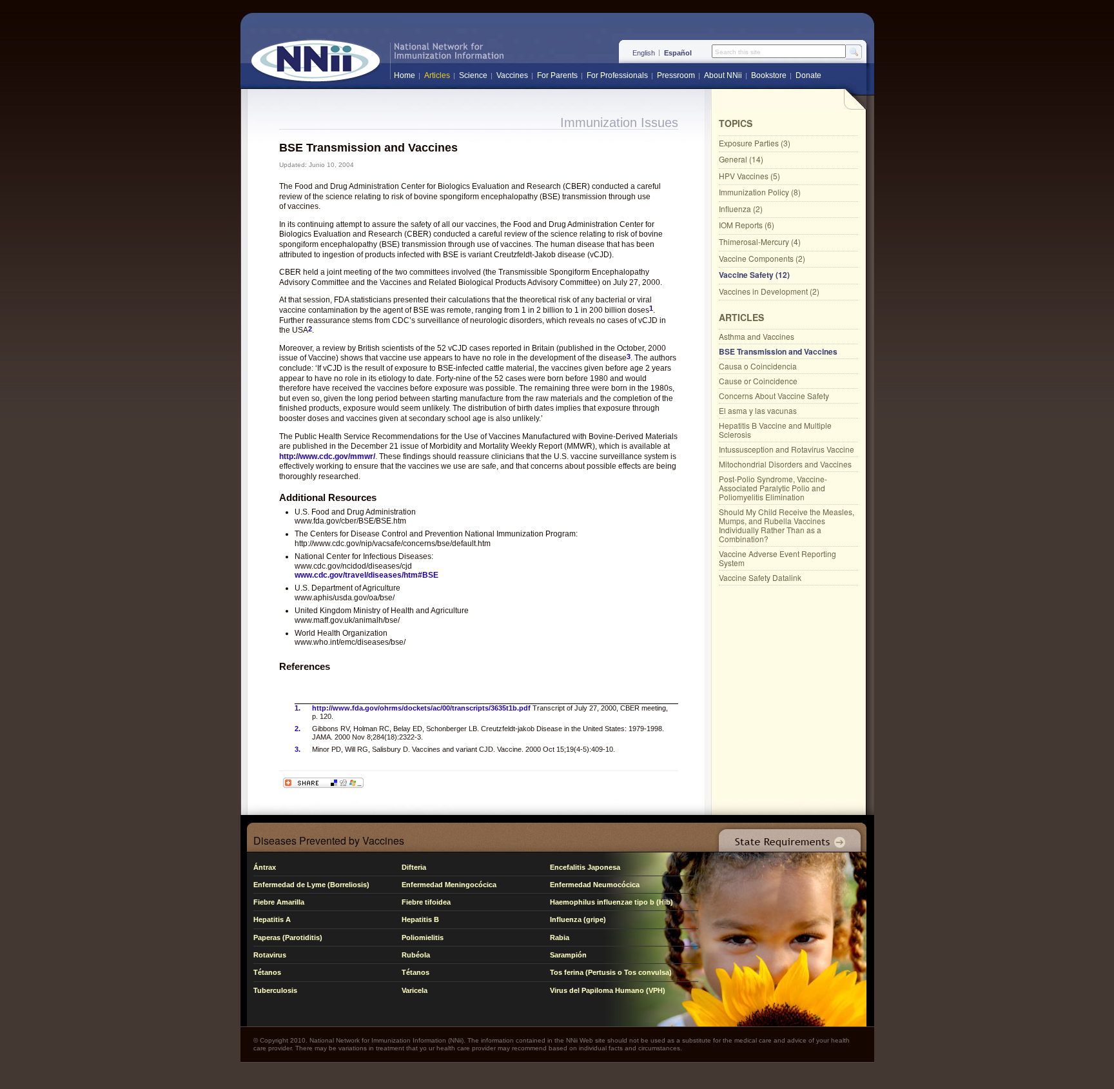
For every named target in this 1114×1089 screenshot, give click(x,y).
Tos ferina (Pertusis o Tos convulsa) (611, 972)
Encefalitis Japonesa (585, 867)
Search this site (738, 52)
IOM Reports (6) (746, 224)
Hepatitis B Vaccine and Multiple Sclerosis (775, 430)
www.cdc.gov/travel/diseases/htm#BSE (366, 575)
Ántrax (264, 867)
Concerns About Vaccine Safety (774, 395)
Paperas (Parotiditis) (287, 937)
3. (297, 749)
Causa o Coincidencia (758, 365)
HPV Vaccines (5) (749, 175)
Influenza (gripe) (578, 919)
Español (678, 53)
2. (297, 728)
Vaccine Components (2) (762, 258)
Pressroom (676, 75)
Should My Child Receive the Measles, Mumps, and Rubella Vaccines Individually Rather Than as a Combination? (786, 525)
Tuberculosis (275, 990)
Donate (808, 75)
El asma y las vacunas (758, 410)
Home (404, 75)
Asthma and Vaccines (756, 336)
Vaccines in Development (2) (769, 291)
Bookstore (769, 75)
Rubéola (416, 955)
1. (297, 708)
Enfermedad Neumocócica (595, 884)
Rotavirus (269, 955)
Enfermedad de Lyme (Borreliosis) (311, 884)
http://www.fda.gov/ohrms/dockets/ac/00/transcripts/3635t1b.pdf (421, 708)
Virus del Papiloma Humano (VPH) (607, 990)
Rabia (559, 937)
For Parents (557, 75)
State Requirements (787, 837)
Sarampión (568, 955)
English (643, 53)
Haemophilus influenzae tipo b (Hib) (611, 902)
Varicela (414, 990)
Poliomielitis (423, 937)
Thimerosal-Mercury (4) (760, 241)
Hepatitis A (272, 919)
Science (473, 75)
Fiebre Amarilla (278, 902)
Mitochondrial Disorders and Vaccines (785, 463)
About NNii (723, 75)
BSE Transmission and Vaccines (778, 351)
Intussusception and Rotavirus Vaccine (786, 449)
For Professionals (617, 75)
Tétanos (267, 972)
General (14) (741, 158)
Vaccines (512, 75)
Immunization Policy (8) (760, 191)
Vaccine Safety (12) (754, 274)
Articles (437, 75)
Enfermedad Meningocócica (449, 884)
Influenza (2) (741, 208)
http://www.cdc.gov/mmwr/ (327, 456)
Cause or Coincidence (758, 380)
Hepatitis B (420, 919)
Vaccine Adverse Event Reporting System (777, 558)
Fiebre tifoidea (426, 902)
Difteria (414, 867)
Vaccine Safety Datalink (760, 577)
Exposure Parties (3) (754, 142)
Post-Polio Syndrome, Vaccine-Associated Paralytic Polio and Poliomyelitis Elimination (773, 487)
